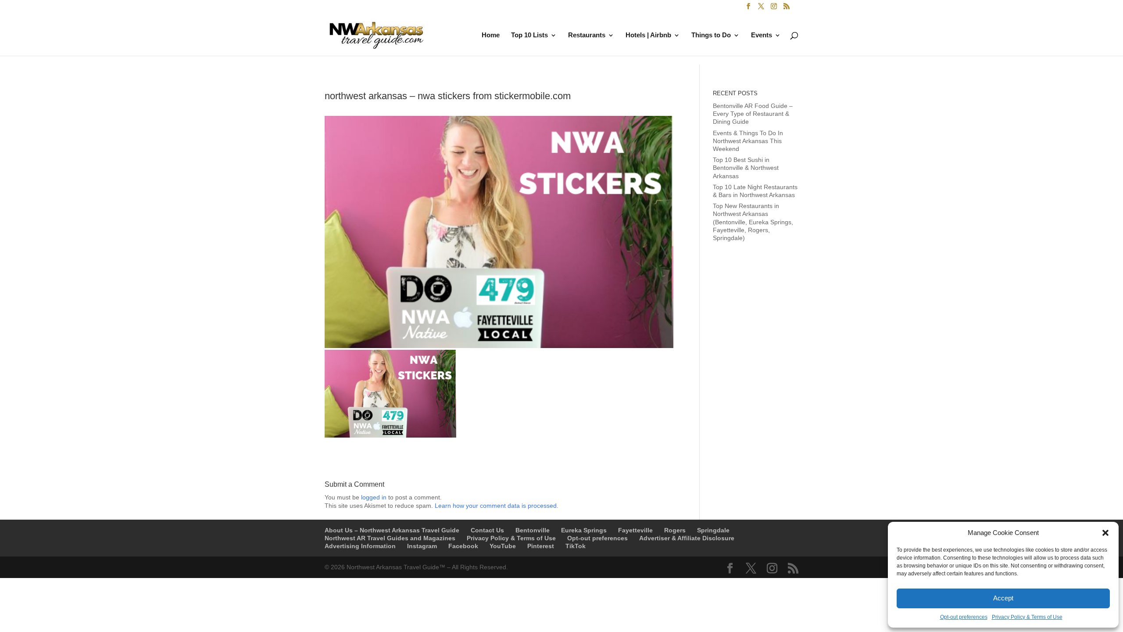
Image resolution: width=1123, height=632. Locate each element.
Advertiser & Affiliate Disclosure (686, 538)
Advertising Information (360, 545)
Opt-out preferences (963, 617)
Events (761, 35)
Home (491, 35)
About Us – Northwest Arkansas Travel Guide (392, 530)
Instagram (422, 545)
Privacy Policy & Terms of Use (1027, 617)
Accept (1003, 598)
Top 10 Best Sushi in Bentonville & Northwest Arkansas (746, 167)
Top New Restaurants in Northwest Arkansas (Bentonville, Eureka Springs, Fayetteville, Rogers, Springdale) (753, 221)
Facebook (463, 545)
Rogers (675, 530)
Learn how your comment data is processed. (496, 505)
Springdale (713, 530)
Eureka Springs (584, 530)
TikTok (575, 545)
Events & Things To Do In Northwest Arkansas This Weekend (748, 140)
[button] (1105, 532)
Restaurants (586, 35)
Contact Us (487, 530)
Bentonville (532, 530)
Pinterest (540, 545)
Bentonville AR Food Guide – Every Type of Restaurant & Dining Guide (753, 113)
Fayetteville (635, 530)
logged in (373, 497)
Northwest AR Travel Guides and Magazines (390, 538)
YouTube (503, 545)
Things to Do (711, 35)
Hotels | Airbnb (648, 35)
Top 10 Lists (529, 35)
